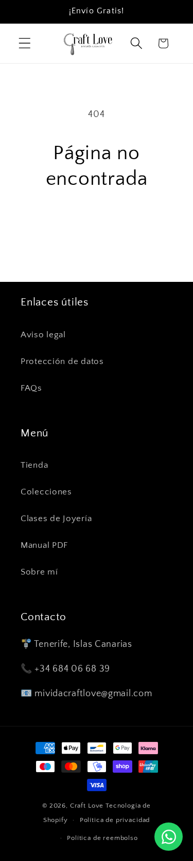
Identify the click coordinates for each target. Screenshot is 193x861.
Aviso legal (43, 334)
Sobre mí (39, 572)
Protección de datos (62, 361)
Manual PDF (44, 545)
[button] (25, 43)
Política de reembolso (102, 837)
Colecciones (46, 491)
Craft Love (86, 805)
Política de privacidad (115, 820)
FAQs (31, 388)
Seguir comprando (96, 224)
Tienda (34, 465)
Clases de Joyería (56, 518)
